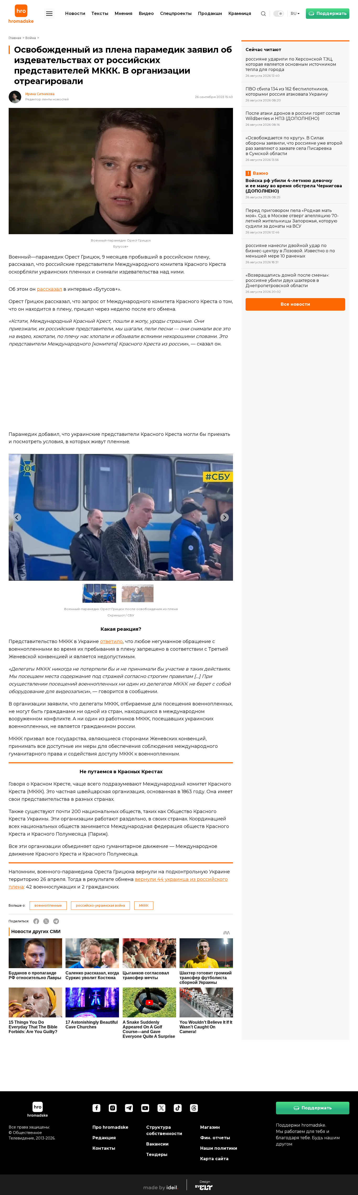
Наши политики (218, 1148)
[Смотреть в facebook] (96, 1108)
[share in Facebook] (36, 921)
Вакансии (157, 1144)
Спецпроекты (176, 13)
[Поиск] (263, 13)
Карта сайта (214, 1158)
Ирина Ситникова (40, 94)
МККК (143, 905)
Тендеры (156, 1154)
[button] (99, 593)
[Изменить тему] (278, 13)
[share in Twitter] (46, 921)
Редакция (104, 1137)
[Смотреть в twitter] (161, 1108)
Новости (75, 13)
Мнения (123, 13)
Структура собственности (164, 1130)
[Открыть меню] (49, 13)
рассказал (49, 289)
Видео (146, 13)
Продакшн (210, 13)
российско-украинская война (100, 905)
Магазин (210, 1127)
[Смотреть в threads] (194, 1108)
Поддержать (332, 13)
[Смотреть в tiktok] (178, 1108)
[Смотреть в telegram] (129, 1108)
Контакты (104, 1148)
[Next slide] (224, 517)
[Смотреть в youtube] (145, 1108)
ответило (111, 641)
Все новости (295, 304)
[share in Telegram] (56, 921)
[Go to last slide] (17, 517)
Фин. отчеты (215, 1137)
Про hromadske (110, 1127)
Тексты (99, 13)
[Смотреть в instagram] (113, 1108)
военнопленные (48, 905)
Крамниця (239, 13)
